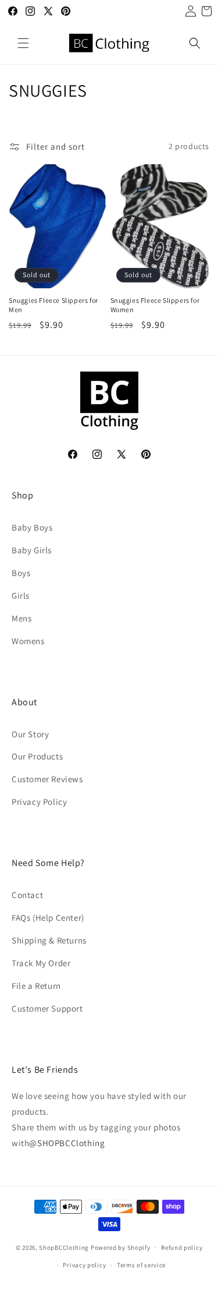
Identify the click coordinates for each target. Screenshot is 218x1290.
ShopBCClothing (64, 1247)
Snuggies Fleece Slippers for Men (53, 305)
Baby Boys (32, 527)
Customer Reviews (47, 778)
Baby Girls (32, 550)
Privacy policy (84, 1265)
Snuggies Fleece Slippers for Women (155, 305)
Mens (21, 618)
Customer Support (47, 1008)
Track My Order (41, 963)
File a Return (36, 985)
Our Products (37, 756)
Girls (21, 595)
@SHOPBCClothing (67, 1142)
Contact (27, 894)
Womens (28, 640)
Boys (21, 572)
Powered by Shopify (121, 1247)
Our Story (30, 734)
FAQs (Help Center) (48, 917)
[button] (23, 43)
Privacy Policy (39, 801)
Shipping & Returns (49, 940)
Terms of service (141, 1265)
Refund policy (181, 1247)
